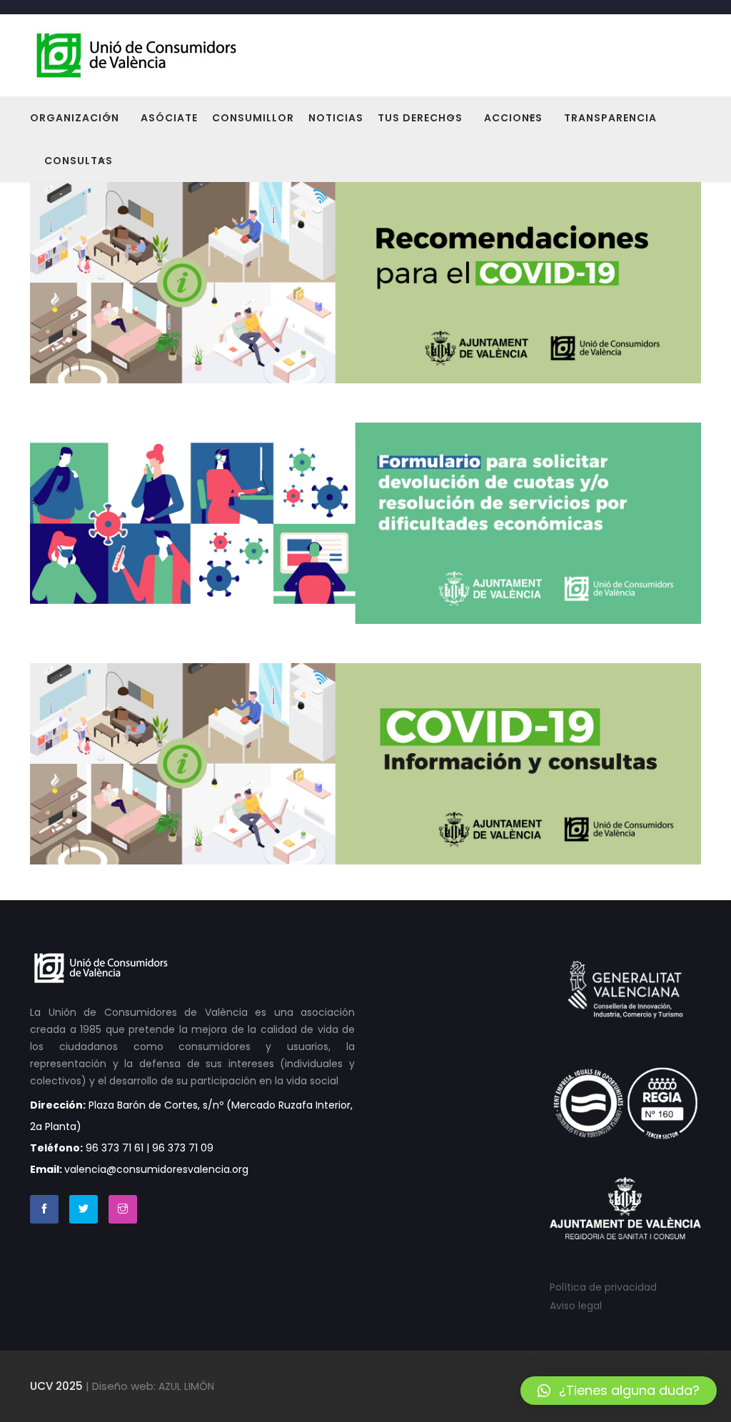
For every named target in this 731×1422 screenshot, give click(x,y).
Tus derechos (420, 118)
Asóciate (169, 118)
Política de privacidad (603, 1287)
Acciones (513, 118)
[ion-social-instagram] (123, 1209)
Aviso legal (576, 1306)
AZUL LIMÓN (186, 1386)
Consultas (78, 160)
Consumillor (253, 118)
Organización (74, 118)
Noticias (335, 118)
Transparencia (610, 118)
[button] (618, 1390)
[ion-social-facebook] (44, 1209)
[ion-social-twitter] (83, 1209)
